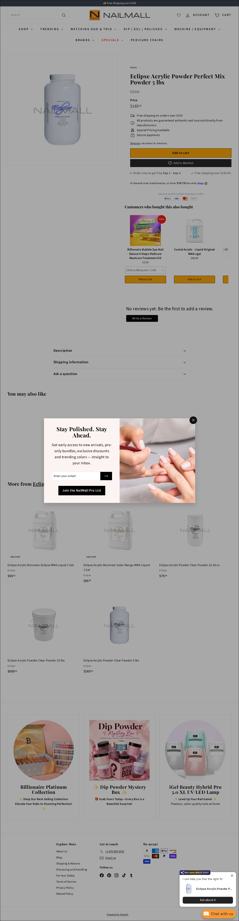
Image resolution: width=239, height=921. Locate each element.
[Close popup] (232, 875)
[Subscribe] (106, 476)
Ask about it (208, 900)
